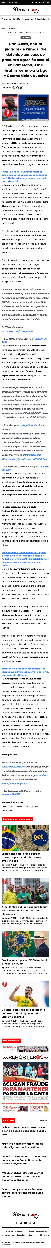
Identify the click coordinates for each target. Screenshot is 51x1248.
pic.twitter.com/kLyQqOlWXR (18, 331)
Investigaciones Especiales (14, 1235)
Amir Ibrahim (8, 806)
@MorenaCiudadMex (13, 766)
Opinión (17, 19)
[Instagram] (30, 1223)
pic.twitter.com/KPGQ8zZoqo (32, 459)
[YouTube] (25, 1223)
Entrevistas (40, 19)
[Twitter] (21, 1223)
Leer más (43, 1120)
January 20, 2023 (11, 794)
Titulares (6, 19)
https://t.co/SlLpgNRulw (15, 783)
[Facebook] (17, 1223)
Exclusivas (27, 19)
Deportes (33, 1235)
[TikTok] (34, 1223)
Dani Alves (7, 810)
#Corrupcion (9, 459)
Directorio (44, 1235)
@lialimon (42, 775)
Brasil (19, 806)
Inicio (4, 29)
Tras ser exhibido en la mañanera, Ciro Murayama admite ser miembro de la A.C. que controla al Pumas (25, 672)
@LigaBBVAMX (29, 425)
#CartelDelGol (33, 454)
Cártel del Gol (31, 806)
